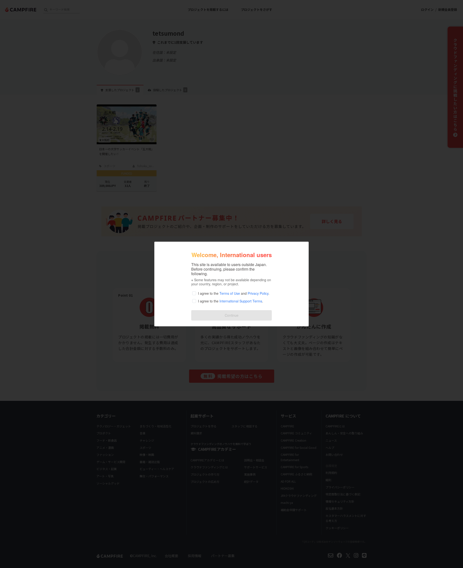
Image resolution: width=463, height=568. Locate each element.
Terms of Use (229, 293)
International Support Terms (240, 301)
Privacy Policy (258, 293)
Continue (231, 315)
